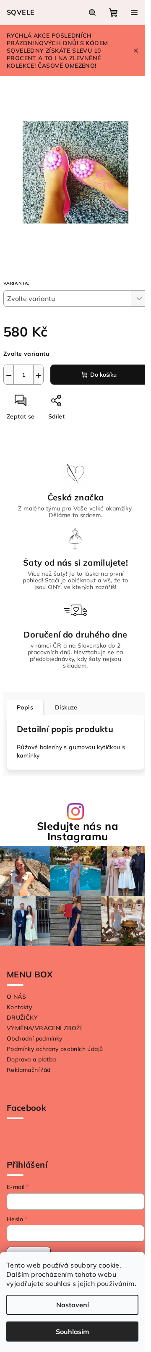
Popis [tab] (25, 707)
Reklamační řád (29, 1070)
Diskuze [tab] (66, 707)
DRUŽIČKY (22, 1017)
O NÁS (16, 996)
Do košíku (103, 374)
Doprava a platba (31, 1059)
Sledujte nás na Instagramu (77, 831)
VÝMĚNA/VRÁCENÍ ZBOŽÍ (44, 1028)
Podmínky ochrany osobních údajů (55, 1049)
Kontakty (19, 1007)
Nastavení (72, 1305)
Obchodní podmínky (34, 1038)
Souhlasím (72, 1331)
